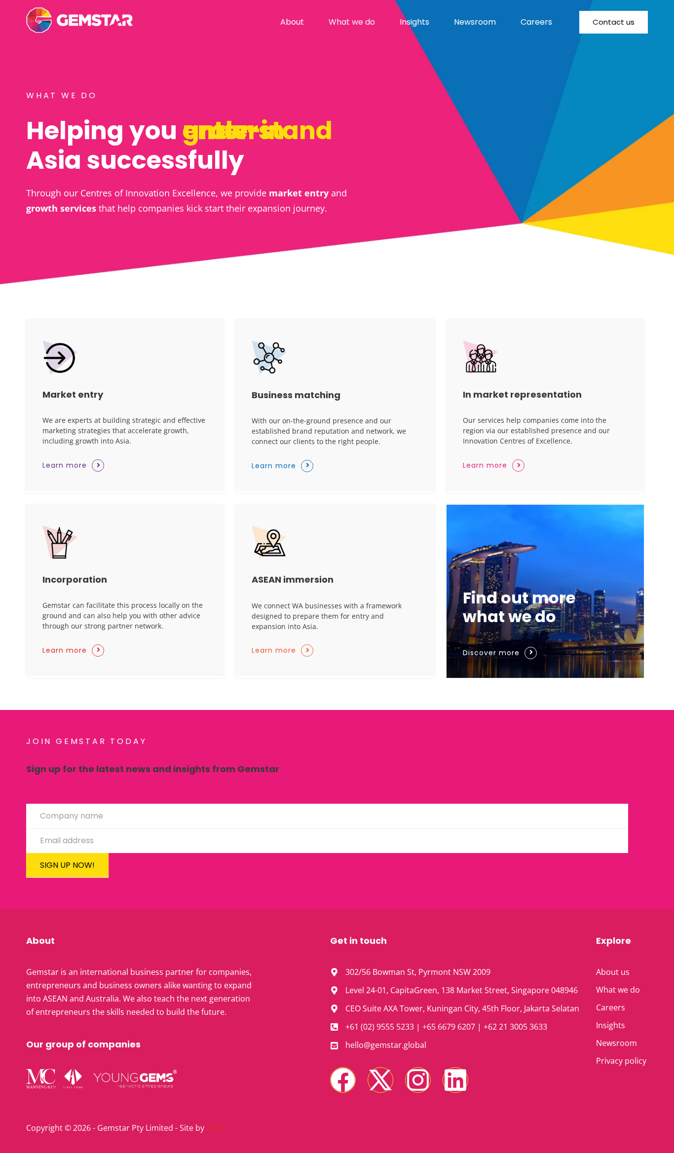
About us (613, 972)
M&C (215, 1127)
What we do (352, 22)
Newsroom (475, 22)
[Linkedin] (455, 1080)
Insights (414, 22)
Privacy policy (621, 1060)
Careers (536, 22)
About (292, 22)
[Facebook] (343, 1080)
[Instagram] (418, 1080)
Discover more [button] (491, 653)
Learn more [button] (64, 465)
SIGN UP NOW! (67, 865)
